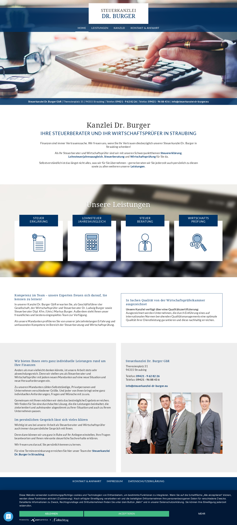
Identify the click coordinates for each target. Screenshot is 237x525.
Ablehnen (51, 513)
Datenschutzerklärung (146, 481)
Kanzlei (119, 27)
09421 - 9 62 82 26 (126, 101)
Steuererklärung (171, 153)
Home (82, 27)
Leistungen (99, 27)
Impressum (115, 481)
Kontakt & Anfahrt (145, 27)
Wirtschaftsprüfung (143, 156)
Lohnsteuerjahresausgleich (85, 156)
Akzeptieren (126, 513)
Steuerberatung (114, 156)
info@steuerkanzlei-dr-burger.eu (190, 101)
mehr (201, 513)
